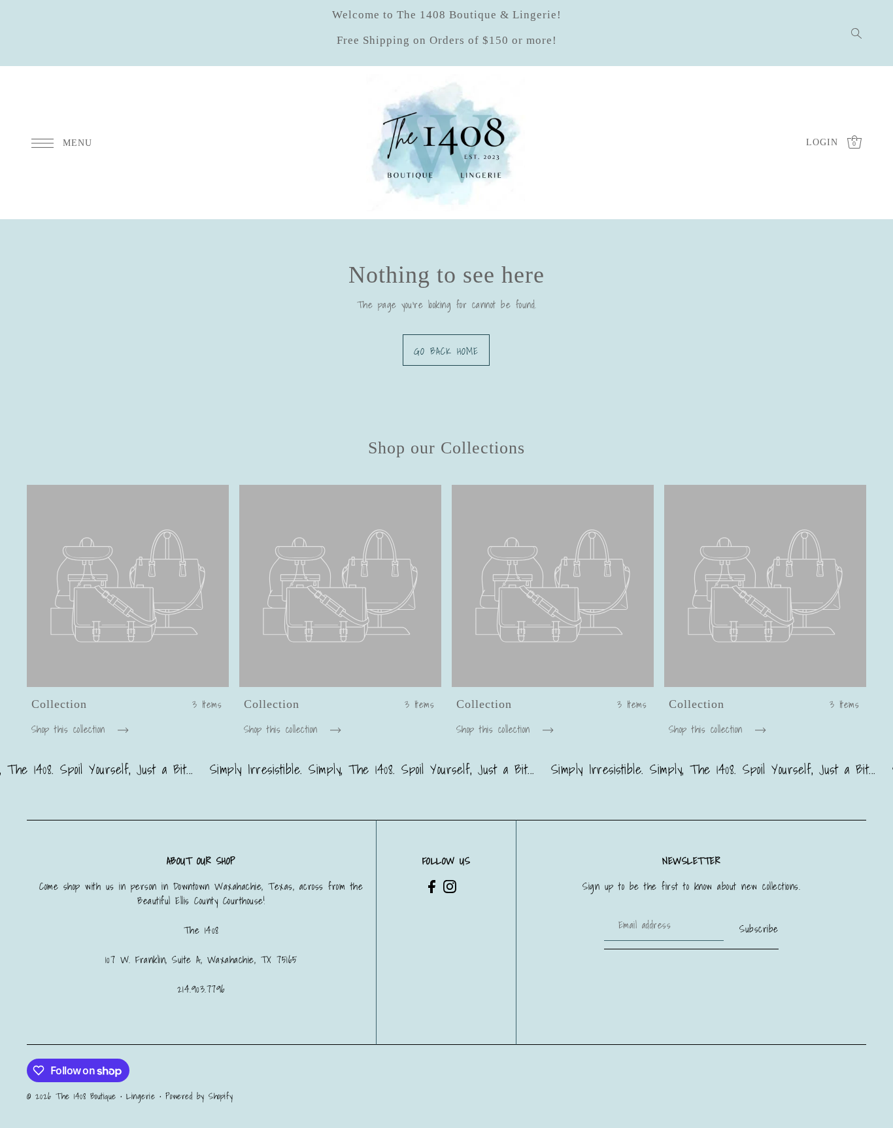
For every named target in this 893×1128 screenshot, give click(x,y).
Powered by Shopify (199, 1096)
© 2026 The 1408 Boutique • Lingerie (91, 1096)
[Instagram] (449, 886)
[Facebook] (431, 886)
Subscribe (759, 928)
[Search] (857, 33)
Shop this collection (70, 729)
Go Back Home (446, 351)
